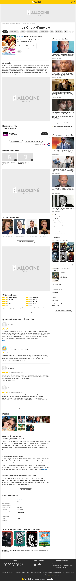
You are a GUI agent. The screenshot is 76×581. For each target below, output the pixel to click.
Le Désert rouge (7, 546)
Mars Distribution (20, 499)
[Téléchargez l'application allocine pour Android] (40, 564)
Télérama (11, 303)
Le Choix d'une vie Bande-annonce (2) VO (24, 163)
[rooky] (4, 348)
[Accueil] (36, 2)
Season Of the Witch (32, 546)
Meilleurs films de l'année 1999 (23, 550)
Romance (40, 36)
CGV (31, 572)
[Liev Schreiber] (31, 226)
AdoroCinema (66, 565)
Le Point (11, 299)
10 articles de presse (25, 313)
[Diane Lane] (7, 226)
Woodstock (56, 216)
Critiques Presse (9, 295)
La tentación (58, 131)
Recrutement (18, 572)
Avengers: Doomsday (57, 303)
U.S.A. (18, 498)
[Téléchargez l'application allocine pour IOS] (36, 564)
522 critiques (17, 349)
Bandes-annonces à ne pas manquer (63, 264)
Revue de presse (32, 308)
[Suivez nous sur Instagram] (14, 564)
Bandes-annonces (10, 151)
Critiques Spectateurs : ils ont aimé (18, 319)
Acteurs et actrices (10, 217)
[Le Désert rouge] (7, 538)
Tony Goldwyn (22, 38)
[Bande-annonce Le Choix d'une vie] (9, 45)
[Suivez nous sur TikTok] (18, 564)
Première (35, 299)
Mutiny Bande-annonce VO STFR (55, 260)
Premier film (57, 231)
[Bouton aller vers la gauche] (70, 32)
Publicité (23, 572)
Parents (56, 237)
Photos (5, 414)
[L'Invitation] (55, 277)
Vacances (56, 229)
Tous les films (12, 23)
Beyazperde (55, 565)
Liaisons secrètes (19, 546)
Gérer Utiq (43, 574)
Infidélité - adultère (58, 222)
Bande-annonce (63, 277)
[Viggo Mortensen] (19, 226)
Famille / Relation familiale (61, 235)
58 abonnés (10, 349)
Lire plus (4, 340)
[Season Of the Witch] (31, 538)
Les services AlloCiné (35, 574)
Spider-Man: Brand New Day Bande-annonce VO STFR (71, 260)
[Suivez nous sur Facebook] (5, 564)
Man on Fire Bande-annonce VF (55, 250)
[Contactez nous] (22, 564)
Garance (54, 297)
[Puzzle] (44, 538)
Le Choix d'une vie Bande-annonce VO (8, 163)
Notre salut (54, 287)
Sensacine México (60, 567)
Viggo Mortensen (30, 39)
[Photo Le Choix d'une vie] (9, 423)
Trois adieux (55, 300)
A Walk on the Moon (60, 129)
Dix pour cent (55, 292)
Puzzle (44, 546)
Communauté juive (58, 225)
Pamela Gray (32, 38)
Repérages (11, 301)
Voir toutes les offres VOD (16, 141)
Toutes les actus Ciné (63, 122)
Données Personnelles (56, 572)
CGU (28, 572)
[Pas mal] (5, 305)
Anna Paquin (44, 234)
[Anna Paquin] (44, 226)
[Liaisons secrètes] (19, 538)
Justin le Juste (55, 305)
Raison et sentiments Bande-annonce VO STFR (63, 250)
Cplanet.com (12, 305)
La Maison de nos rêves (57, 289)
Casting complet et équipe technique (25, 241)
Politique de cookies (37, 572)
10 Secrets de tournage (26, 489)
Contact (4, 572)
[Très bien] (5, 297)
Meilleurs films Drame (36, 550)
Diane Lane (23, 39)
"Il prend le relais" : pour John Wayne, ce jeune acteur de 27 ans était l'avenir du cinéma (63, 209)
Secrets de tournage (11, 436)
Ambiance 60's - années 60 (60, 233)
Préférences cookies (47, 572)
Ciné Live (35, 303)
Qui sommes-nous (10, 572)
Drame (35, 36)
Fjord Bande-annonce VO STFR (71, 250)
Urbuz (34, 305)
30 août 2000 (20, 36)
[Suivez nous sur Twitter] (10, 564)
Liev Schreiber (39, 39)
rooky (10, 348)
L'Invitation (62, 272)
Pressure (54, 295)
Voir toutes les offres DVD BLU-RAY (33, 141)
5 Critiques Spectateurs (26, 407)
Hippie (55, 218)
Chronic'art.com (13, 297)
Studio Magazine (37, 301)
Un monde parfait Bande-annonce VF (63, 260)
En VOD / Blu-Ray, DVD (9, 128)
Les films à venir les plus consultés (63, 310)
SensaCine (66, 563)
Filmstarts (54, 563)
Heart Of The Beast (56, 284)
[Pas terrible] (29, 303)
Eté (55, 227)
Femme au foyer (58, 220)
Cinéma (7, 23)
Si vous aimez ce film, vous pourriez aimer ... (22, 529)
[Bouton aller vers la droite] (73, 32)
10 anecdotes (20, 511)
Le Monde (35, 297)
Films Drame (18, 23)
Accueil (3, 23)
